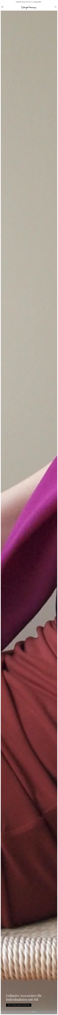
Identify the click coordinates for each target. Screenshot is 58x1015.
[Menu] (2, 6)
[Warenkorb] (55, 6)
